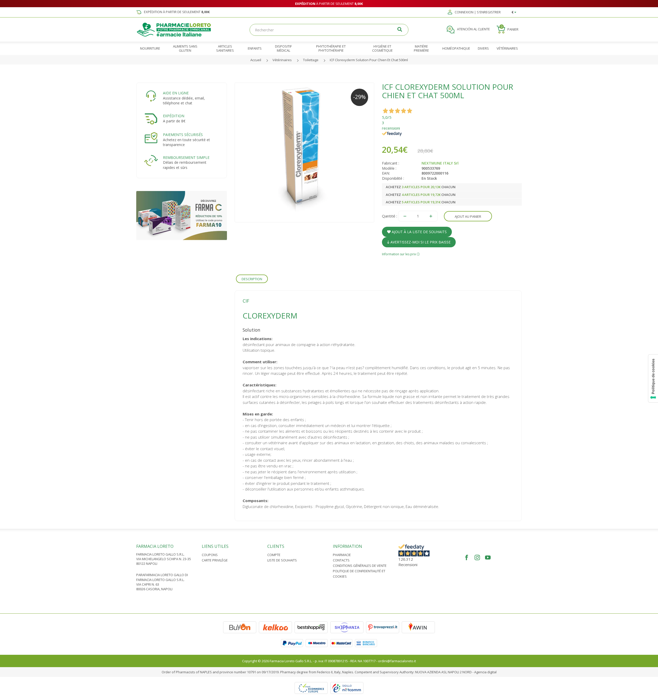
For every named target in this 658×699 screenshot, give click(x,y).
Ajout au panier (468, 216)
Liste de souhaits (282, 560)
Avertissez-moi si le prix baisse (420, 242)
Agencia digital (485, 672)
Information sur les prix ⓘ (401, 254)
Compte (273, 554)
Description (252, 279)
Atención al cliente (473, 29)
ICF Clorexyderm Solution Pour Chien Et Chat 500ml (369, 60)
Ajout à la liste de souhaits (419, 231)
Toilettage (310, 60)
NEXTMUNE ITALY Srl (440, 163)
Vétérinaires (282, 60)
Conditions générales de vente (360, 565)
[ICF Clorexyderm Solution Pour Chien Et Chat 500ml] (304, 152)
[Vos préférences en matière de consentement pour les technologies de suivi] (653, 378)
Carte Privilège (215, 560)
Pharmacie (342, 554)
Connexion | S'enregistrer (477, 12)
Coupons (210, 554)
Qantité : (389, 216)
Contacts (341, 560)
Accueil (255, 60)
